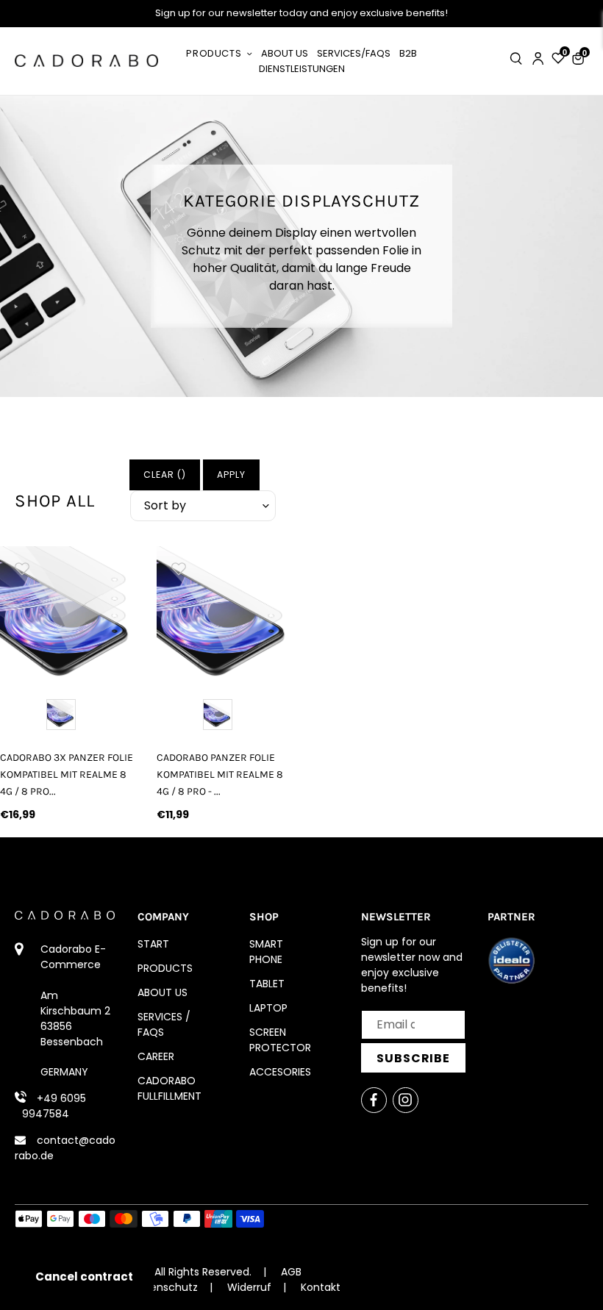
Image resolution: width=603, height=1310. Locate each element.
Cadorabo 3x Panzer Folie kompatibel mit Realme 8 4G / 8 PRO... (66, 774)
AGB (291, 1271)
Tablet (267, 983)
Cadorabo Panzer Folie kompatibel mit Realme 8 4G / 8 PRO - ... (220, 774)
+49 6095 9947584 (54, 1106)
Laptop (268, 1008)
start (153, 944)
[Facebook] (374, 1100)
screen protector (280, 1040)
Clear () (164, 474)
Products (165, 968)
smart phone (266, 952)
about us (163, 992)
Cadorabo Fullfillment (169, 1088)
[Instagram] (405, 1100)
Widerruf (249, 1287)
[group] (67, 613)
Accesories (280, 1071)
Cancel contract (84, 1276)
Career (156, 1056)
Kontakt (320, 1287)
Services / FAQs (164, 1024)
